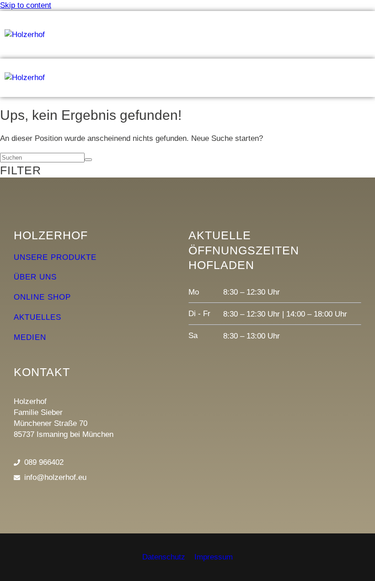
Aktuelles (37, 317)
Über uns (35, 277)
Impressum (213, 557)
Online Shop (42, 297)
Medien (30, 337)
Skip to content (25, 5)
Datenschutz (163, 557)
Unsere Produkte (55, 257)
